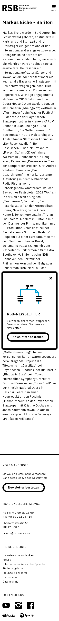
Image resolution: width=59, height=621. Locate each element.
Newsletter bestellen (28, 336)
